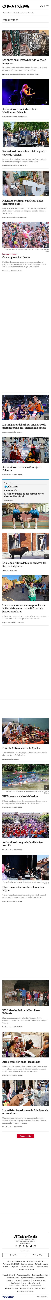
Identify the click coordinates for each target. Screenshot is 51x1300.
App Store (15, 1255)
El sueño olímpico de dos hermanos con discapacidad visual (24, 495)
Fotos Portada (10, 20)
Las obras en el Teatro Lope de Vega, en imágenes (24, 61)
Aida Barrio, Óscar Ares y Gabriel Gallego (14, 74)
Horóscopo (9, 1280)
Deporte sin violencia (27, 1278)
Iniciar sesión (41, 6)
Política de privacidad (41, 1264)
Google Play (38, 1255)
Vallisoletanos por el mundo (25, 1291)
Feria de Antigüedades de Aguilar (21, 748)
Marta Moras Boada (8, 116)
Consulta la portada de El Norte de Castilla (18, 13)
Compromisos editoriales (27, 1267)
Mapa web (15, 1267)
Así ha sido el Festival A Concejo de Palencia (22, 468)
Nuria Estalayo (6, 759)
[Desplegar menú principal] (47, 6)
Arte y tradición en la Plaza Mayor (21, 1061)
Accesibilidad (40, 1261)
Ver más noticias (25, 1136)
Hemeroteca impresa (38, 1280)
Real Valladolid (15, 1283)
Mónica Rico (6, 271)
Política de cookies (42, 1267)
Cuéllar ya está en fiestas (16, 257)
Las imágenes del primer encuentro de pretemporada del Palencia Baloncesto (24, 426)
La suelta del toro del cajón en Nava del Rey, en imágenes (24, 564)
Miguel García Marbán (9, 622)
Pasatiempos (26, 1280)
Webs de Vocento (42, 1297)
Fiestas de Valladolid (8, 1275)
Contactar (10, 1261)
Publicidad (6, 1267)
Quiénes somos (20, 1261)
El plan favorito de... (36, 1286)
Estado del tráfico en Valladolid (18, 1286)
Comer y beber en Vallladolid (31, 1283)
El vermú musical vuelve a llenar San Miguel (23, 888)
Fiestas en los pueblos (23, 1275)
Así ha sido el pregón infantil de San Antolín (22, 844)
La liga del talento (40, 1288)
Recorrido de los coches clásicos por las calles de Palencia (24, 153)
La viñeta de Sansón (13, 1278)
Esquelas (17, 1280)
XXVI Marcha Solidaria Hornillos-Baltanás (21, 1012)
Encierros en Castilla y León (40, 1275)
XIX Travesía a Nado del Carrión (20, 796)
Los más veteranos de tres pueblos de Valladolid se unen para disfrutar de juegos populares (23, 608)
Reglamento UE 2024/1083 (11, 1264)
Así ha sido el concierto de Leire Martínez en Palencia (20, 110)
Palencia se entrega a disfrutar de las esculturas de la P (23, 202)
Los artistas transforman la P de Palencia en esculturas (25, 1112)
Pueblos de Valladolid (11, 1288)
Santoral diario (40, 1278)
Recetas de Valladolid (26, 1288)
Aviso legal (30, 1261)
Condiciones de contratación (25, 1269)
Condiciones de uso (27, 1264)
